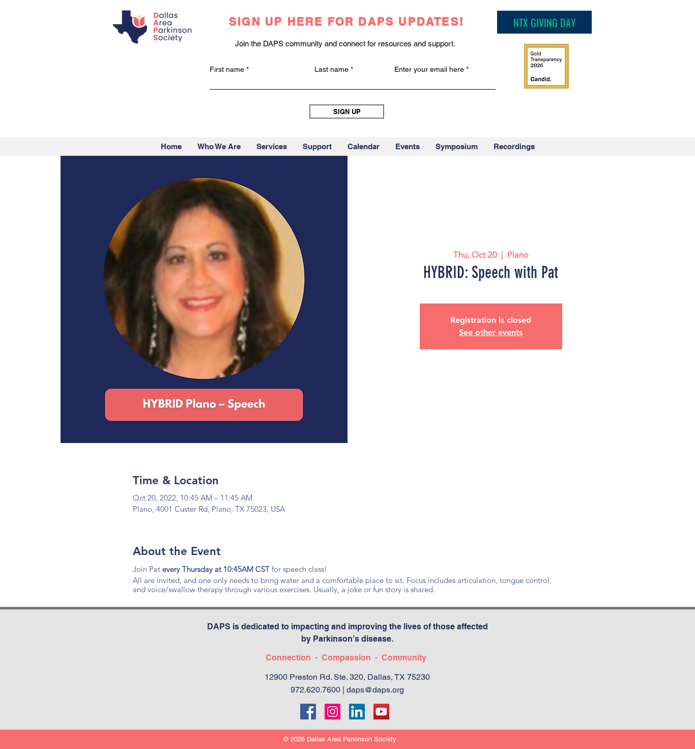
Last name (331, 69)
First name (227, 69)
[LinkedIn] (357, 711)
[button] (218, 146)
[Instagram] (332, 711)
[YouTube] (381, 711)
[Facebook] (308, 711)
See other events (491, 332)
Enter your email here (429, 69)
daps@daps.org (375, 690)
